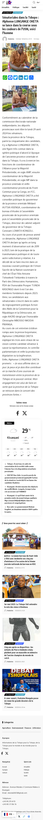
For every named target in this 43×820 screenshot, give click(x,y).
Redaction (11, 39)
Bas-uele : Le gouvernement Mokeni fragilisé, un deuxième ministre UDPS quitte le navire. (21, 509)
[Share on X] (19, 816)
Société (19, 600)
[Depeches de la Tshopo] (9, 2)
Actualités (7, 12)
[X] (25, 413)
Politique (18, 12)
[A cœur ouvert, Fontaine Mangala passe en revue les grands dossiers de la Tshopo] (21, 680)
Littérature (36, 728)
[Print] (28, 816)
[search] (34, 2)
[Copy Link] (24, 816)
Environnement (17, 728)
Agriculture (6, 728)
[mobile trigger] (4, 2)
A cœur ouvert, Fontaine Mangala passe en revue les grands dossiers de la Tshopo (21, 701)
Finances (28, 728)
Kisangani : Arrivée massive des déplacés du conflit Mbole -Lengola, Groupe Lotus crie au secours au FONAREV (21, 489)
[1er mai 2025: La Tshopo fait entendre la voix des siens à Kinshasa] (21, 586)
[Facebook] (18, 413)
